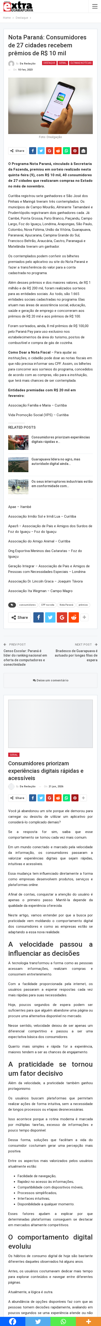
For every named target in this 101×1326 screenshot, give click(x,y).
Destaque (49, 63)
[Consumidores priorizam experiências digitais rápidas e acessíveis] (18, 442)
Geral (63, 63)
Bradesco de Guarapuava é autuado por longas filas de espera (76, 655)
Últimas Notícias (80, 63)
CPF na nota (47, 605)
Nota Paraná (66, 605)
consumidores (27, 605)
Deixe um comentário (52, 680)
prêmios (83, 605)
